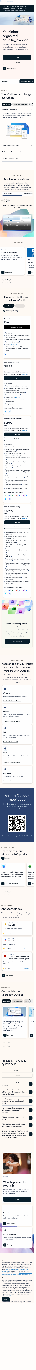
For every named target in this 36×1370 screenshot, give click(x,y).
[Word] (9, 495)
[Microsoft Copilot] (5, 495)
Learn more (8, 1296)
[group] (14, 1022)
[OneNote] (23, 495)
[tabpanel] (17, 135)
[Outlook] (5, 411)
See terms (24, 374)
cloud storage (13, 344)
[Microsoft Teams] (9, 499)
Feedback (6, 1299)
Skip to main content (6, 1)
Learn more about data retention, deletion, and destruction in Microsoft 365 (17, 1273)
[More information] (19, 341)
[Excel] (12, 495)
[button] (9, 81)
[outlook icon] (5, 354)
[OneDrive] (9, 411)
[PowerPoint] (16, 495)
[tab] (7, 104)
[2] (2, 1277)
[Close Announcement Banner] (30, 6)
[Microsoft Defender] (5, 499)
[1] (2, 1260)
